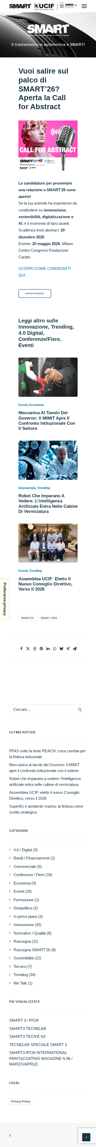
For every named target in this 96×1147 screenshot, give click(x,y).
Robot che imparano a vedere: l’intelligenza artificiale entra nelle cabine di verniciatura (48, 503)
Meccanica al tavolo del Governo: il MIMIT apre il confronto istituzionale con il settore (46, 420)
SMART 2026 (48, 618)
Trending (43, 488)
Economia (36, 405)
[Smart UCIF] (48, 6)
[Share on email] (75, 649)
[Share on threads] (35, 649)
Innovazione (27, 488)
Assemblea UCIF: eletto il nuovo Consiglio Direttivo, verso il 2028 (45, 584)
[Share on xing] (68, 649)
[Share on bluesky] (61, 649)
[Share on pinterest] (41, 649)
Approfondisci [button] (34, 293)
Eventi (23, 405)
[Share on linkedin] (48, 649)
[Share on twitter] (28, 649)
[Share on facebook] (21, 649)
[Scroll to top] (86, 1137)
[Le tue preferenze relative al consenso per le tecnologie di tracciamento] (5, 599)
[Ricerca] (48, 709)
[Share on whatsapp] (55, 649)
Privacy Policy (20, 1101)
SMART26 (27, 618)
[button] (84, 6)
